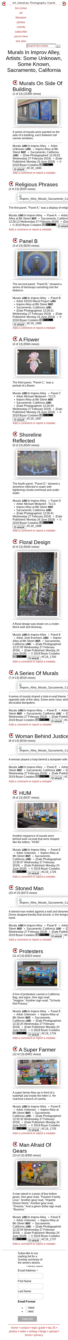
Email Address (28, 1270)
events (21, 26)
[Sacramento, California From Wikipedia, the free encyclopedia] (15, 155)
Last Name (24, 1291)
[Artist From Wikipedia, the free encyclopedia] (28, 149)
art (20, 12)
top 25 (51, 1327)
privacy (38, 1335)
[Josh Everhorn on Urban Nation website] (45, 637)
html (31, 1307)
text (30, 1311)
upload (53, 1331)
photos (21, 22)
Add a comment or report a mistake (34, 172)
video (23, 1331)
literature (21, 17)
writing (33, 1331)
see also (21, 41)
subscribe (21, 31)
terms (28, 1335)
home (14, 1327)
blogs (43, 1331)
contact (24, 1327)
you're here (21, 36)
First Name (24, 1281)
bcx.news (21, 8)
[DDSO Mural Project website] (53, 301)
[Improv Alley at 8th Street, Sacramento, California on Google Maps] (23, 152)
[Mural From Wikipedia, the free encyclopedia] (24, 145)
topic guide (38, 1327)
